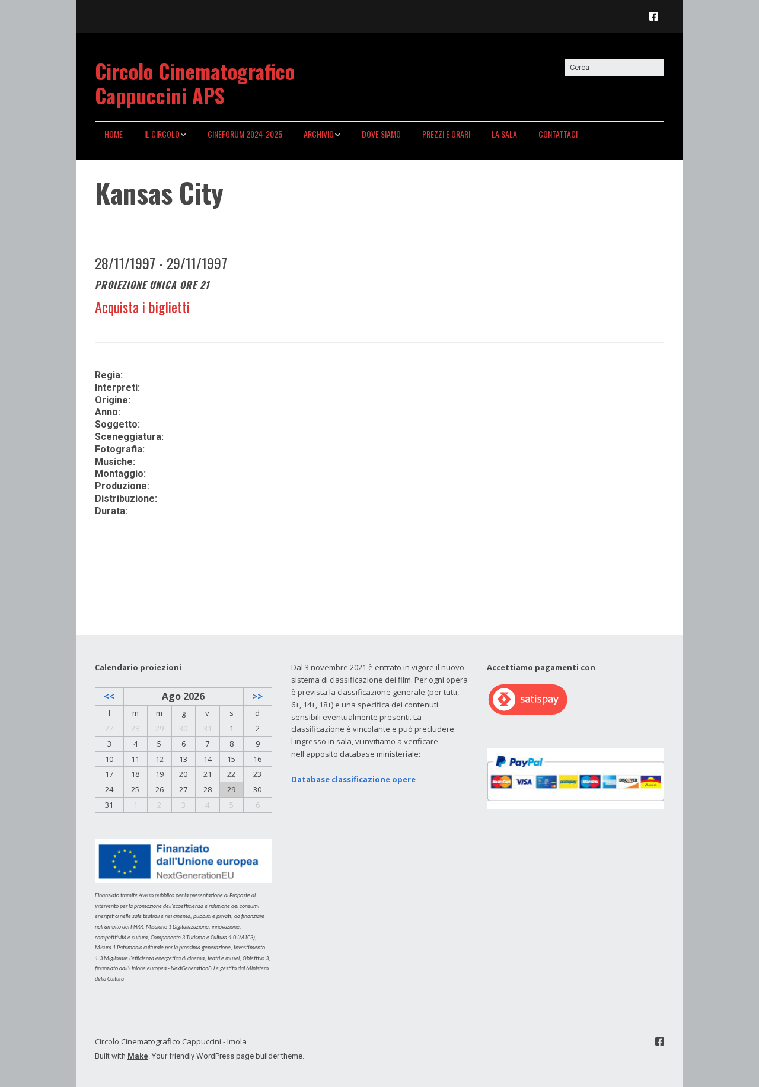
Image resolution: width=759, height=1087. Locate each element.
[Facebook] (656, 16)
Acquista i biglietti (142, 306)
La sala (504, 133)
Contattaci (558, 133)
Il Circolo (162, 133)
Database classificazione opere (353, 779)
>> (257, 696)
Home (113, 133)
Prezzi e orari (446, 133)
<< (109, 696)
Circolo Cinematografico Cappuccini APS (195, 83)
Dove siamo (381, 133)
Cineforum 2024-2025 (245, 133)
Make (137, 1055)
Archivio (319, 133)
